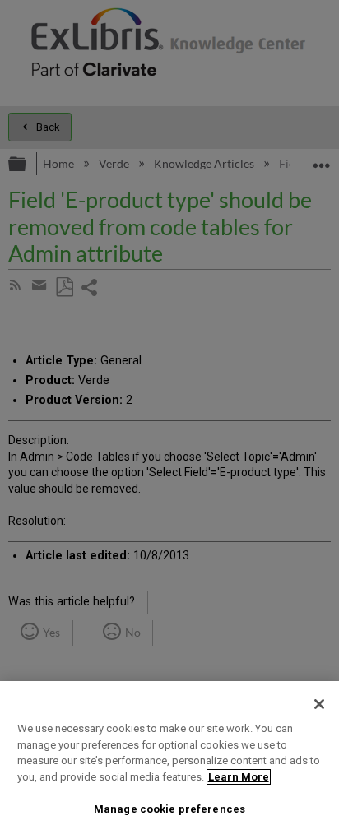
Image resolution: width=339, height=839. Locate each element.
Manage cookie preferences (169, 809)
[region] (169, 760)
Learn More (238, 777)
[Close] (319, 704)
